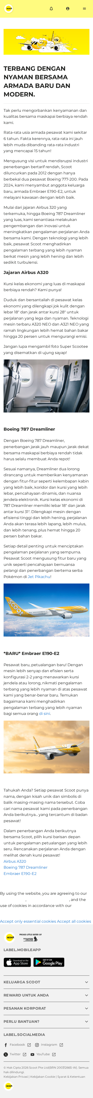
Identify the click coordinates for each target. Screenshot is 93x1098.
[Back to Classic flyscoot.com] (10, 937)
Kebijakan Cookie (42, 1076)
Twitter (15, 1054)
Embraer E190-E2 (20, 873)
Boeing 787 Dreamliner (25, 867)
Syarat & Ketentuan (71, 1076)
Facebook (17, 1044)
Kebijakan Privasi (16, 1076)
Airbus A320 (15, 861)
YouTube (43, 1054)
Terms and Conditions (48, 899)
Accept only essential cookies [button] (28, 921)
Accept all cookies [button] (74, 921)
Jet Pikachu (39, 576)
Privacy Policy (13, 899)
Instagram (49, 1044)
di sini (44, 713)
